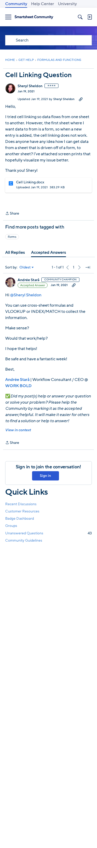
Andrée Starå (28, 280)
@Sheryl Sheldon (25, 295)
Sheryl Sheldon (30, 86)
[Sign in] (89, 17)
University (67, 4)
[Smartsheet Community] (33, 17)
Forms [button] (12, 237)
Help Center (42, 4)
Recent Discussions (20, 504)
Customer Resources (22, 511)
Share (12, 213)
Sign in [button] (45, 475)
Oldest (25, 267)
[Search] (80, 17)
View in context (18, 430)
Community (16, 4)
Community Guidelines (23, 540)
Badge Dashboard (19, 518)
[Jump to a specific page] (88, 267)
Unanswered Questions (48, 533)
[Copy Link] (81, 99)
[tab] (15, 252)
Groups (11, 525)
